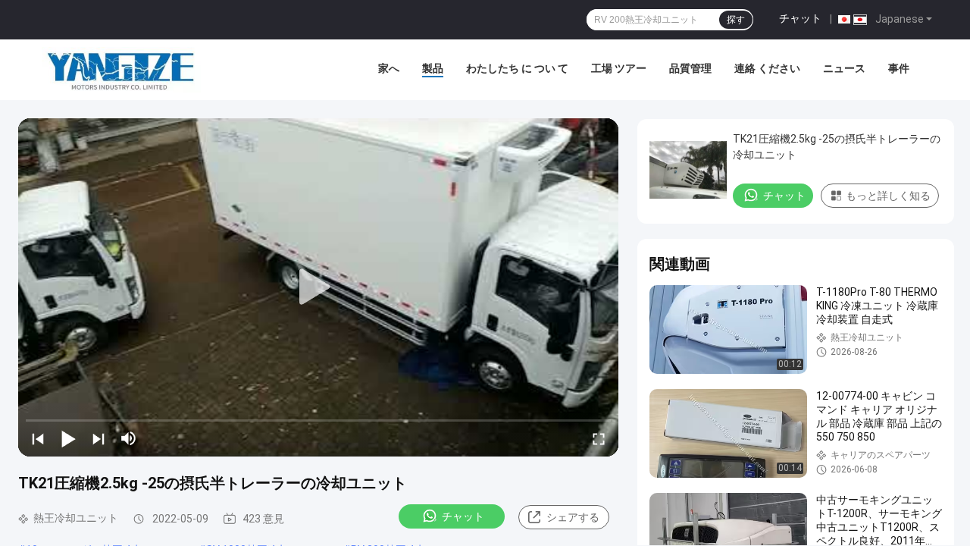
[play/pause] (68, 438)
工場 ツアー (618, 68)
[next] (98, 438)
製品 (432, 68)
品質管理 (690, 68)
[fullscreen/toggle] (599, 438)
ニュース (844, 68)
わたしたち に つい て (517, 68)
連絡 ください (767, 68)
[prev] (38, 438)
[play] (318, 287)
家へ (388, 68)
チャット (800, 18)
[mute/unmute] (129, 438)
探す (736, 19)
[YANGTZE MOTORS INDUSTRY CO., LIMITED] (121, 70)
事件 (898, 68)
